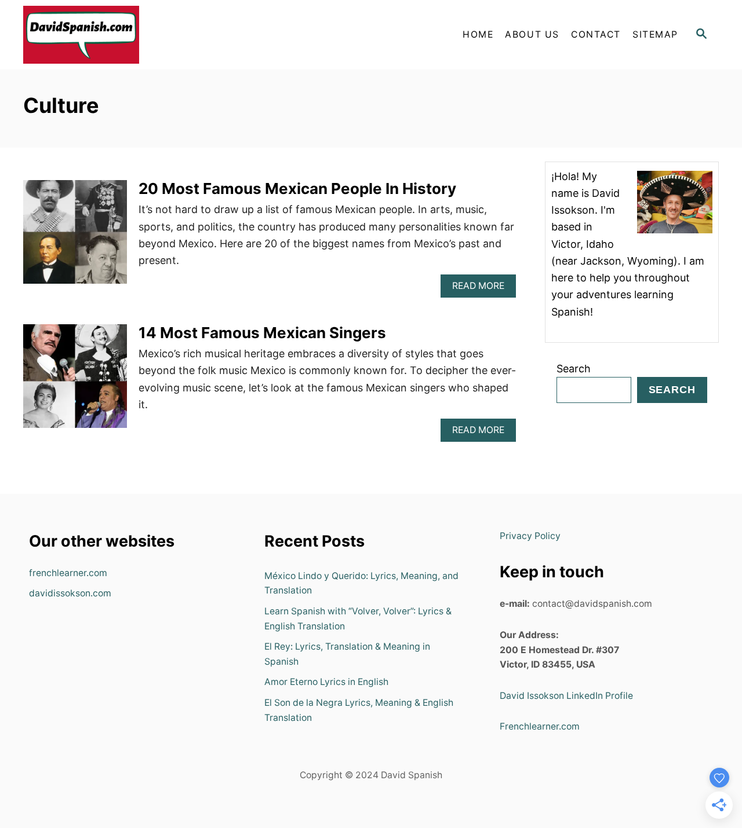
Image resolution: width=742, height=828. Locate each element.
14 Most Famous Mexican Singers (262, 333)
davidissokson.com (70, 593)
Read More (482, 289)
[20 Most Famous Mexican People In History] (75, 237)
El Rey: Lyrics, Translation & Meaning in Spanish (347, 654)
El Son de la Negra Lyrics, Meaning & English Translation (358, 710)
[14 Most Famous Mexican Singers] (75, 381)
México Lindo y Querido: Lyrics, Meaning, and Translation (361, 583)
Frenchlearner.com (540, 726)
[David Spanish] (127, 34)
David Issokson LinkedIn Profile (566, 695)
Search (573, 368)
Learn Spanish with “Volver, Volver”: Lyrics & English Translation (358, 619)
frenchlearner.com (68, 572)
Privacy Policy (530, 535)
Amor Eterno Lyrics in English (326, 681)
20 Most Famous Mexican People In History (297, 188)
